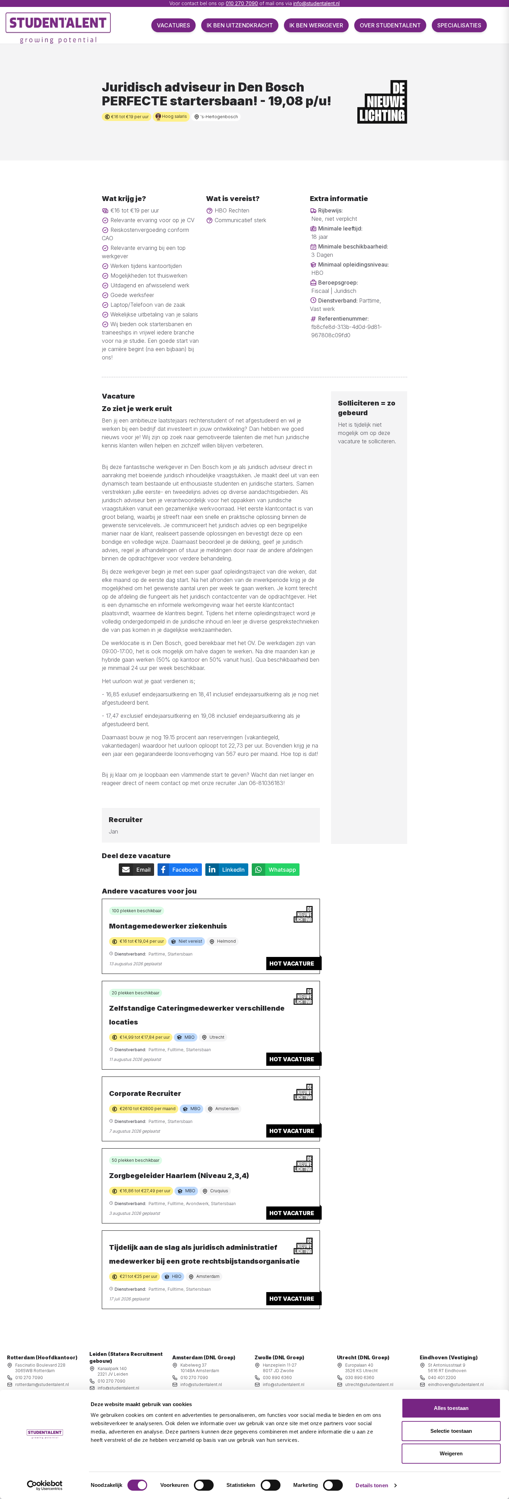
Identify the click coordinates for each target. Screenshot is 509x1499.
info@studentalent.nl (316, 3)
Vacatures (173, 25)
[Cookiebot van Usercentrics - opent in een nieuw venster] (45, 1485)
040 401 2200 (442, 1377)
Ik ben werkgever (316, 25)
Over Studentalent (390, 25)
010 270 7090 (242, 3)
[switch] (204, 1485)
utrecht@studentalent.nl (369, 1384)
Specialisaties (459, 25)
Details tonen (372, 1485)
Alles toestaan (451, 1408)
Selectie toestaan (451, 1431)
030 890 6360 (277, 1377)
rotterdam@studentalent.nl (42, 1384)
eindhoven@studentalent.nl (456, 1384)
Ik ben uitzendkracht (240, 25)
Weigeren (451, 1453)
